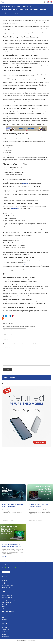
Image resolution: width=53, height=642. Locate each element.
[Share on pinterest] (13, 316)
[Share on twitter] (6, 316)
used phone (25, 183)
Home (3, 6)
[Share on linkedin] (10, 316)
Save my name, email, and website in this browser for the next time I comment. (22, 343)
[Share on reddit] (3, 318)
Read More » (5, 556)
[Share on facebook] (3, 316)
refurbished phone (15, 208)
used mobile (25, 265)
